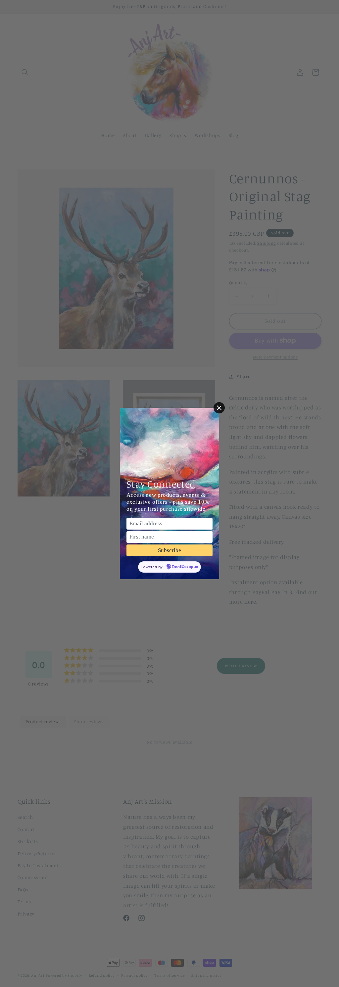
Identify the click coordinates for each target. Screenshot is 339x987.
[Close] (219, 407)
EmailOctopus (185, 567)
